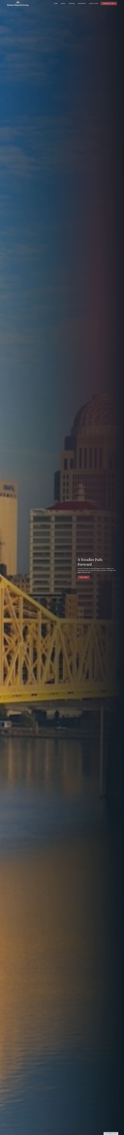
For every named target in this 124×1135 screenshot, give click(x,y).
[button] (55, 3)
